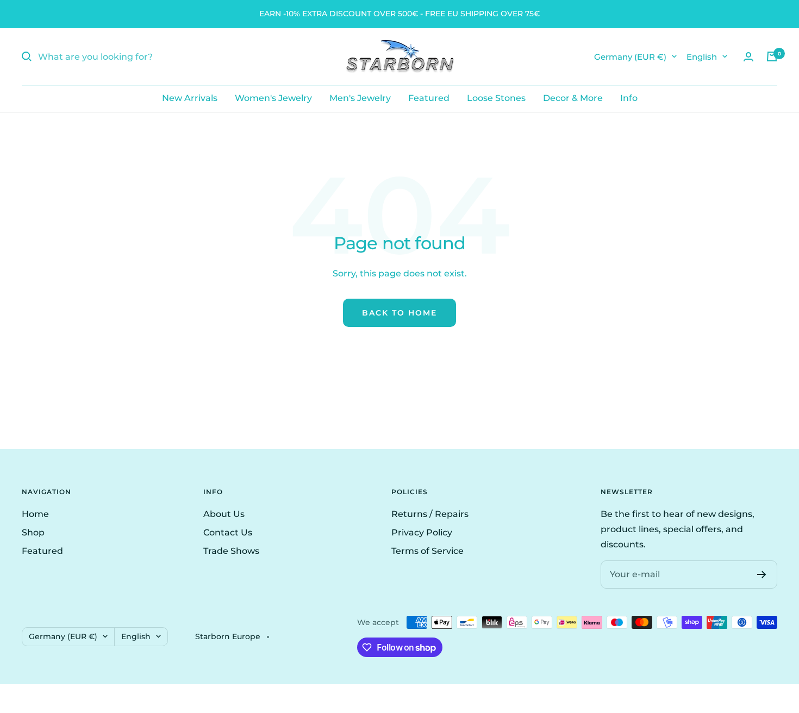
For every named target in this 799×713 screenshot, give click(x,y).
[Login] (748, 56)
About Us (224, 514)
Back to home (399, 313)
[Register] (761, 574)
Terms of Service (427, 551)
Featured (429, 98)
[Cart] (771, 56)
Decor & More (573, 98)
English (701, 56)
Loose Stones (496, 98)
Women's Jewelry (273, 98)
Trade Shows (231, 551)
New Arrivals (189, 98)
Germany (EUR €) (630, 56)
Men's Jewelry (360, 98)
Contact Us (227, 532)
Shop (33, 532)
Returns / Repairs (430, 514)
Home (35, 514)
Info (629, 98)
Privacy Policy (421, 532)
